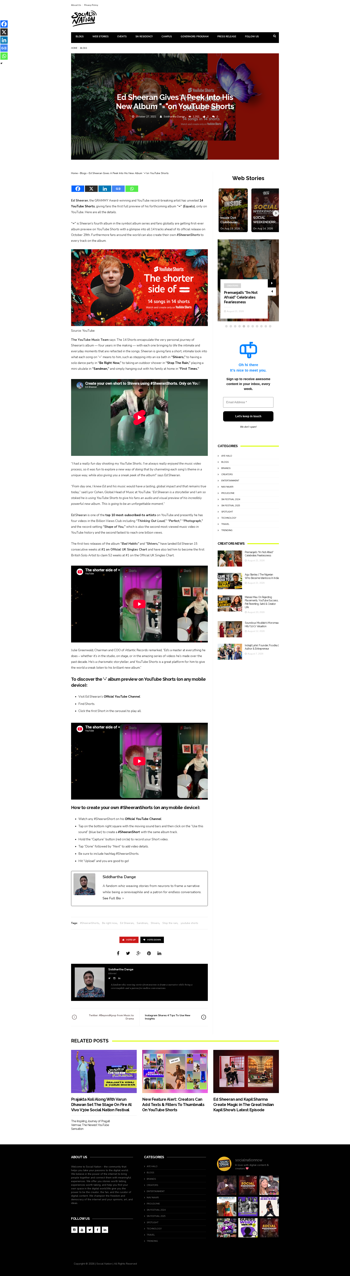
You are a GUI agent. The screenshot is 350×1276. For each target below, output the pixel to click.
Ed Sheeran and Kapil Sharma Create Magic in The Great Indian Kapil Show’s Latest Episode (243, 1104)
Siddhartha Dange (174, 116)
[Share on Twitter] (128, 953)
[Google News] (118, 186)
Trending (226, 530)
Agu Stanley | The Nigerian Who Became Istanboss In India (243, 297)
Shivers (155, 923)
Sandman (142, 923)
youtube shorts (189, 923)
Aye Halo (226, 455)
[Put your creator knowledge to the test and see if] (248, 1228)
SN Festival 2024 (230, 499)
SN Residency (144, 36)
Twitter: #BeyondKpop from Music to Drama (111, 1017)
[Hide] (1, 63)
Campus (167, 36)
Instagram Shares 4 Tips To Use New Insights (167, 1017)
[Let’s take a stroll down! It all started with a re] (226, 1228)
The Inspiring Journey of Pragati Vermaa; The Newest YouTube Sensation (90, 1125)
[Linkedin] (104, 186)
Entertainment (230, 480)
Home (74, 48)
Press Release (226, 36)
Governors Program (195, 36)
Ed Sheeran (79, 515)
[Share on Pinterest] (149, 953)
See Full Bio (112, 898)
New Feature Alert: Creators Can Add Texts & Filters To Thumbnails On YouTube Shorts (173, 1104)
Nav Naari (227, 486)
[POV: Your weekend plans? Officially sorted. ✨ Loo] (248, 1185)
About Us (76, 5)
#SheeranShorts (89, 923)
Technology (228, 517)
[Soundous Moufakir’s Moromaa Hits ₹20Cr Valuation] (230, 629)
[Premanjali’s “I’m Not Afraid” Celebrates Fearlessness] (230, 559)
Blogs (80, 36)
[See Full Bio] (123, 898)
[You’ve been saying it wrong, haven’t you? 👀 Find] (269, 1185)
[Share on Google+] (138, 953)
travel (225, 524)
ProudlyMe (227, 493)
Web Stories (100, 36)
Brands (225, 468)
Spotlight (227, 511)
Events (122, 36)
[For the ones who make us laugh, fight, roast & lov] (226, 1185)
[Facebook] (77, 186)
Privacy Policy (91, 5)
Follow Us (252, 36)
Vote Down (154, 939)
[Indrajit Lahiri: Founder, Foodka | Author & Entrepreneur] (230, 652)
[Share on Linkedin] (159, 953)
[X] (91, 186)
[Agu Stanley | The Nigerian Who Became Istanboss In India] (230, 581)
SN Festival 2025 (230, 505)
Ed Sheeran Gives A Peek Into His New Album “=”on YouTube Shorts (129, 173)
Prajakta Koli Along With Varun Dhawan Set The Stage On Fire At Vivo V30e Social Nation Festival (101, 1104)
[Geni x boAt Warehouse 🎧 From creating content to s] (269, 1206)
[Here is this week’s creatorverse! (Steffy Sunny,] (248, 1206)
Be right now (109, 923)
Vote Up (131, 939)
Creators (232, 285)
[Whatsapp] (131, 186)
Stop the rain (170, 923)
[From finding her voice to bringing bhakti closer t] (226, 1206)
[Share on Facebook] (118, 953)
